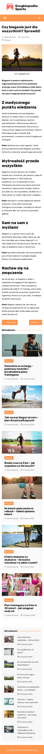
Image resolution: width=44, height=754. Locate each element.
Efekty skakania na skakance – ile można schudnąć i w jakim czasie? (21, 559)
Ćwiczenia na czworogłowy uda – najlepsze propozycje (26, 730)
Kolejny (34, 322)
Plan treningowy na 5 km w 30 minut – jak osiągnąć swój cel (20, 608)
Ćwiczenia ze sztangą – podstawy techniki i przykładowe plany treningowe (18, 370)
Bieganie (8, 40)
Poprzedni (11, 322)
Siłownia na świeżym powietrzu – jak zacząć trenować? (27, 715)
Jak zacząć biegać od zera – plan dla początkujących (21, 419)
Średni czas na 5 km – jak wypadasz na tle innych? (19, 464)
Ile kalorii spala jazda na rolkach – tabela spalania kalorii (19, 511)
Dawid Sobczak (10, 37)
